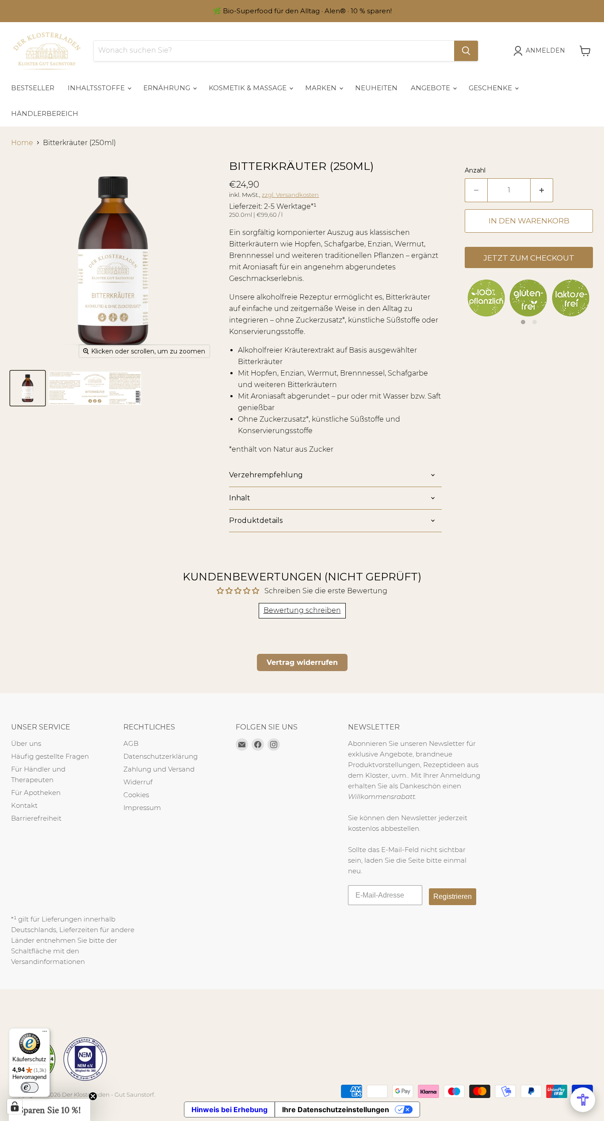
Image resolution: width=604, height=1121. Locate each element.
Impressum (142, 807)
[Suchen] (466, 51)
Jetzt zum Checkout (528, 257)
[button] (49, 1110)
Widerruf (138, 782)
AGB (130, 743)
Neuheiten (376, 88)
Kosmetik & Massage (248, 88)
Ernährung (167, 88)
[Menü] (44, 1033)
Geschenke (491, 88)
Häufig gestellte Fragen (50, 756)
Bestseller (32, 88)
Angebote (431, 88)
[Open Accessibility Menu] (582, 1099)
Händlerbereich (44, 113)
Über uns (26, 743)
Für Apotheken (36, 792)
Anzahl (475, 170)
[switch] (29, 1087)
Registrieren (452, 896)
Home (22, 143)
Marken (321, 88)
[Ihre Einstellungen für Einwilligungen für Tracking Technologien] (14, 1106)
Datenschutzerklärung (160, 756)
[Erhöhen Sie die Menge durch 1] (542, 190)
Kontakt (24, 805)
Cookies (136, 795)
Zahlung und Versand (159, 769)
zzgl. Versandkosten (290, 194)
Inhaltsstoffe (97, 88)
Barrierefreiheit (36, 818)
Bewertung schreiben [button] (302, 610)
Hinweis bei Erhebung (229, 1109)
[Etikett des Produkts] (95, 388)
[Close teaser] (92, 1096)
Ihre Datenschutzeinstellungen (335, 1109)
